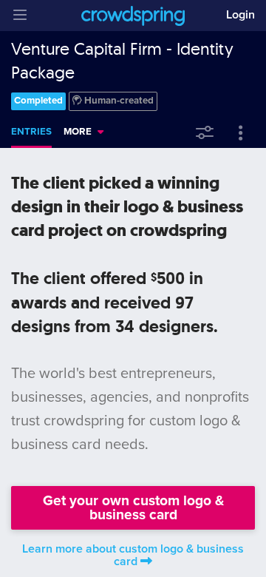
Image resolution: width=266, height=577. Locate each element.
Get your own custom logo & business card (133, 507)
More (78, 132)
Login (240, 14)
